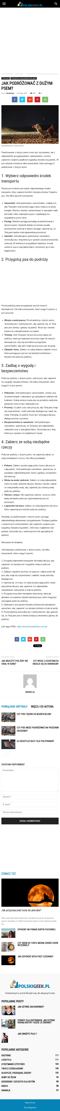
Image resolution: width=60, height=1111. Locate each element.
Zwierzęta (5, 78)
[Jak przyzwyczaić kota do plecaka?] (30, 893)
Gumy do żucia (8, 1077)
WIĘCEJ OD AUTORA (42, 706)
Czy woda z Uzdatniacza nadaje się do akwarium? (46, 662)
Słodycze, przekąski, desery (16, 1073)
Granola (5, 1090)
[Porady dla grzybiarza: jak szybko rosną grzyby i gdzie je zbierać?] (8, 1024)
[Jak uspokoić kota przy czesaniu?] (8, 960)
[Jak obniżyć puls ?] (4, 1038)
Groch (4, 1086)
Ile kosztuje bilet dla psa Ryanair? (35, 741)
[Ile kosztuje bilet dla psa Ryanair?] (8, 744)
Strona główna (7, 74)
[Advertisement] (30, 39)
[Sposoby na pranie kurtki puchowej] (8, 933)
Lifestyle (6, 1059)
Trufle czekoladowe (12, 1068)
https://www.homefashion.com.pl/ (32, 626)
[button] (56, 4)
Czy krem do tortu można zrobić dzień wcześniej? (38, 944)
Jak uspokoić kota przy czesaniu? (35, 956)
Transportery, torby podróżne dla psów (23, 78)
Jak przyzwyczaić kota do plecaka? (21, 910)
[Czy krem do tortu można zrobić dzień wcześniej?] (8, 947)
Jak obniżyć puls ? (27, 1033)
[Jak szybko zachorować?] (8, 1010)
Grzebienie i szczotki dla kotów (18, 1081)
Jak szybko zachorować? (31, 1006)
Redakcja (10, 93)
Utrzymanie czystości (13, 1064)
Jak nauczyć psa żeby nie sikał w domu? (14, 662)
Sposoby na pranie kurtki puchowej (37, 929)
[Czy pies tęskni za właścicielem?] (8, 717)
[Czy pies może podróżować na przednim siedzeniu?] (8, 731)
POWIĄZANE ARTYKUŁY (14, 706)
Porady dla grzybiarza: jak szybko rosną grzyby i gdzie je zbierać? (36, 1021)
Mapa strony (30, 1102)
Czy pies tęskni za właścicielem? (34, 714)
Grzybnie (6, 1055)
